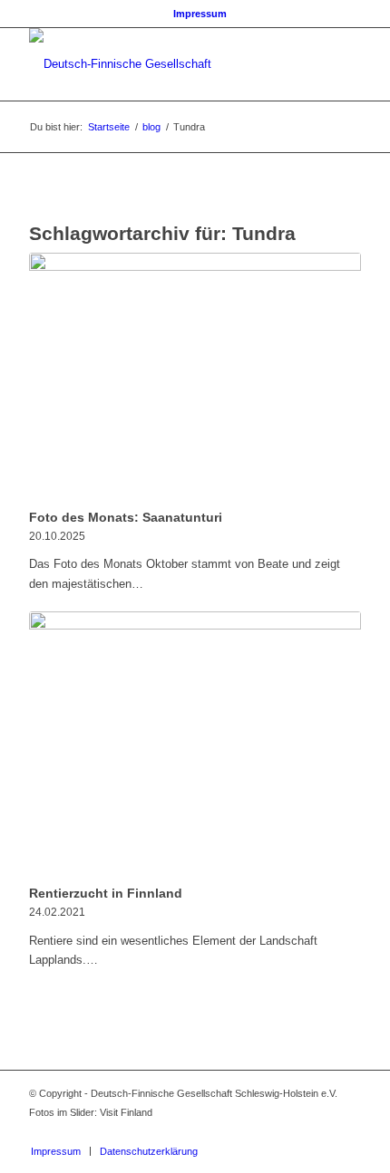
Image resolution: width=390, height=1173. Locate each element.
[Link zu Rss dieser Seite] (347, 1132)
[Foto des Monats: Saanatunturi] (195, 377)
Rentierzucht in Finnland (105, 893)
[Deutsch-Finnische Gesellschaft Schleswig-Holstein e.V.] (161, 64)
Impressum (200, 13)
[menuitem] (200, 13)
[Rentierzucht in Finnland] (195, 745)
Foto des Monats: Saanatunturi (125, 517)
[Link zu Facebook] (293, 1132)
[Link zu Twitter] (320, 1132)
